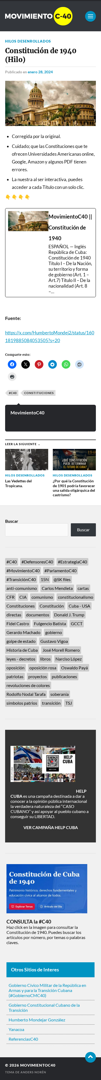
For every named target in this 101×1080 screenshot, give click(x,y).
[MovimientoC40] (50, 16)
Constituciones (39, 393)
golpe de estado (21, 641)
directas (13, 614)
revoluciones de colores (28, 685)
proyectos (37, 676)
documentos (37, 614)
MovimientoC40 (27, 412)
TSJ (68, 702)
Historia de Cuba (22, 649)
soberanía (59, 694)
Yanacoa (16, 1029)
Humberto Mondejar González (37, 1019)
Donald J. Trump (69, 614)
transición (51, 702)
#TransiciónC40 (21, 579)
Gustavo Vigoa (54, 641)
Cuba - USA (79, 605)
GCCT (76, 623)
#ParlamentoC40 (60, 570)
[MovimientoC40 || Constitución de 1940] (50, 252)
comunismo (42, 597)
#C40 (13, 393)
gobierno (53, 632)
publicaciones (64, 676)
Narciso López (68, 658)
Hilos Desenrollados (28, 41)
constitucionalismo (75, 597)
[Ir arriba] (90, 1057)
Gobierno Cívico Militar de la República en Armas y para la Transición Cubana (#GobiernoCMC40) (47, 990)
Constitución (52, 605)
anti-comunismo (21, 588)
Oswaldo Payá (74, 667)
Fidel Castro (17, 623)
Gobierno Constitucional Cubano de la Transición (44, 1007)
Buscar (11, 521)
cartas (83, 588)
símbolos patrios (21, 702)
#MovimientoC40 (23, 570)
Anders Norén (33, 1072)
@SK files (62, 579)
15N (45, 579)
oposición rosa (42, 667)
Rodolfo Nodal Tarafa (26, 694)
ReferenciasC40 (23, 1038)
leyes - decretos (20, 658)
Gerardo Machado (23, 632)
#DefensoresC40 (37, 561)
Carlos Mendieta (57, 588)
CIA (23, 597)
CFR (10, 597)
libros (45, 658)
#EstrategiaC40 (72, 561)
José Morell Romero (61, 649)
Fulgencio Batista (50, 623)
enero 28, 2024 (40, 72)
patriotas (14, 676)
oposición (15, 667)
